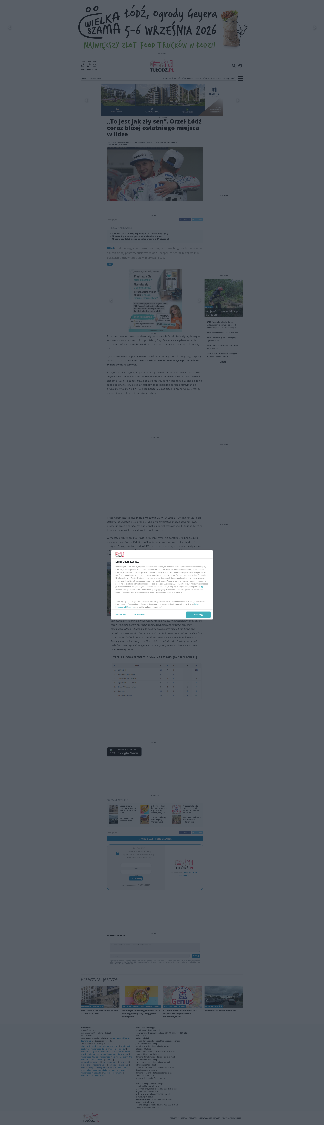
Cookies (130, 607)
